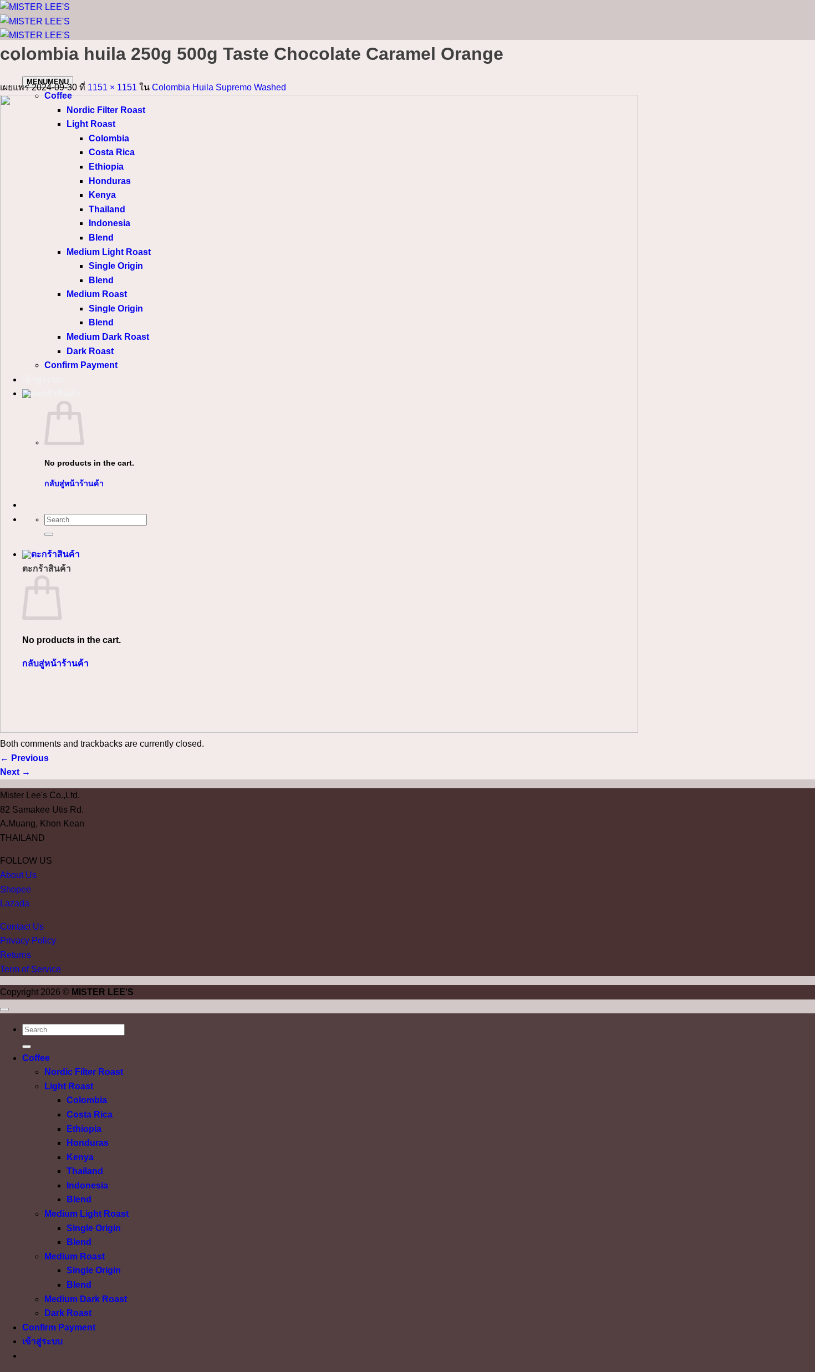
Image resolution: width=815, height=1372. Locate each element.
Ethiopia (84, 1129)
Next (15, 772)
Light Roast (68, 1086)
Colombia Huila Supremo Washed (219, 87)
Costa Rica (90, 1114)
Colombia (87, 1100)
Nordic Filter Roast (83, 1072)
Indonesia (87, 1185)
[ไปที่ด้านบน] (4, 1009)
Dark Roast (67, 1313)
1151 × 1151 (112, 87)
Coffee (36, 1058)
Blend (79, 1199)
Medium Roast (74, 1256)
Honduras (88, 1142)
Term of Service (30, 969)
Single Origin (94, 1228)
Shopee (15, 889)
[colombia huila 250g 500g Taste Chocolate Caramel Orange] (319, 730)
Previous (24, 758)
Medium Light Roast (86, 1213)
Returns (15, 955)
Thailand (85, 1171)
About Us (18, 875)
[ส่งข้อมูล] (26, 1046)
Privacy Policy (28, 940)
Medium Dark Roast (85, 1299)
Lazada (14, 903)
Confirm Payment (58, 1327)
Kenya (80, 1157)
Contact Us (22, 926)
